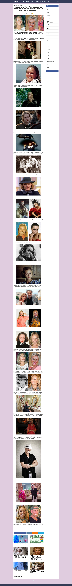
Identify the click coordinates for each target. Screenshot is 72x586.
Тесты (48, 58)
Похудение (48, 43)
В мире (48, 12)
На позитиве (49, 34)
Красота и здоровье (50, 22)
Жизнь (23, 1)
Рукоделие (48, 51)
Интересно (37, 1)
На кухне (41, 1)
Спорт (49, 1)
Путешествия (49, 49)
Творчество (27, 1)
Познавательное (49, 42)
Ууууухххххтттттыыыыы (50, 61)
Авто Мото (48, 9)
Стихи (48, 55)
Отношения (48, 40)
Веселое (48, 15)
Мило (48, 30)
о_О (47, 39)
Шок (48, 64)
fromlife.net (17, 1)
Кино (48, 27)
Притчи (48, 46)
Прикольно (48, 45)
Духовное (48, 18)
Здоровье (48, 24)
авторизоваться (29, 577)
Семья (48, 52)
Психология (49, 48)
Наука (45, 1)
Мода (48, 31)
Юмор (48, 67)
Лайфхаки (32, 1)
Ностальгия (49, 37)
